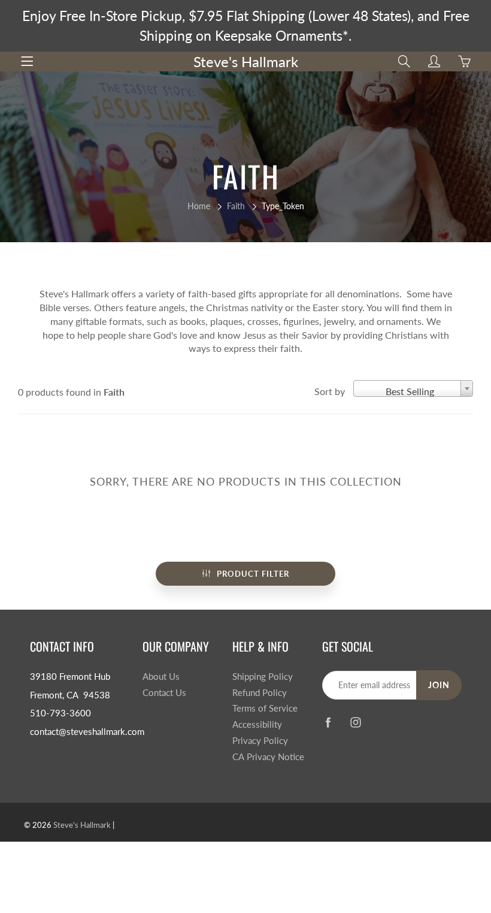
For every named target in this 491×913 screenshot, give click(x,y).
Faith (236, 206)
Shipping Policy (262, 676)
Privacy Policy (260, 741)
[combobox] (413, 388)
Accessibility (257, 724)
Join (439, 685)
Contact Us (164, 693)
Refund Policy (259, 693)
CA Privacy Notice (268, 757)
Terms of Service (265, 708)
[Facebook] (328, 722)
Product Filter (253, 573)
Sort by (329, 391)
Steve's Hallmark (245, 61)
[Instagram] (355, 722)
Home (198, 206)
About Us (161, 676)
